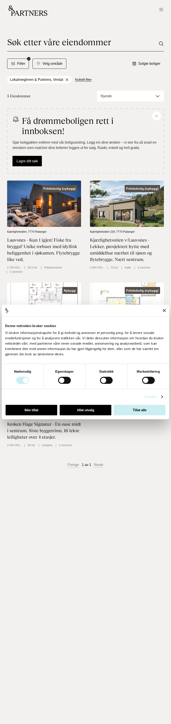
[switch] (64, 380)
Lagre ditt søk (27, 161)
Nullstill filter (83, 79)
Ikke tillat (31, 410)
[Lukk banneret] (164, 310)
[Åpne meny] (161, 10)
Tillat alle (140, 410)
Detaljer (151, 397)
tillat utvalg (85, 410)
